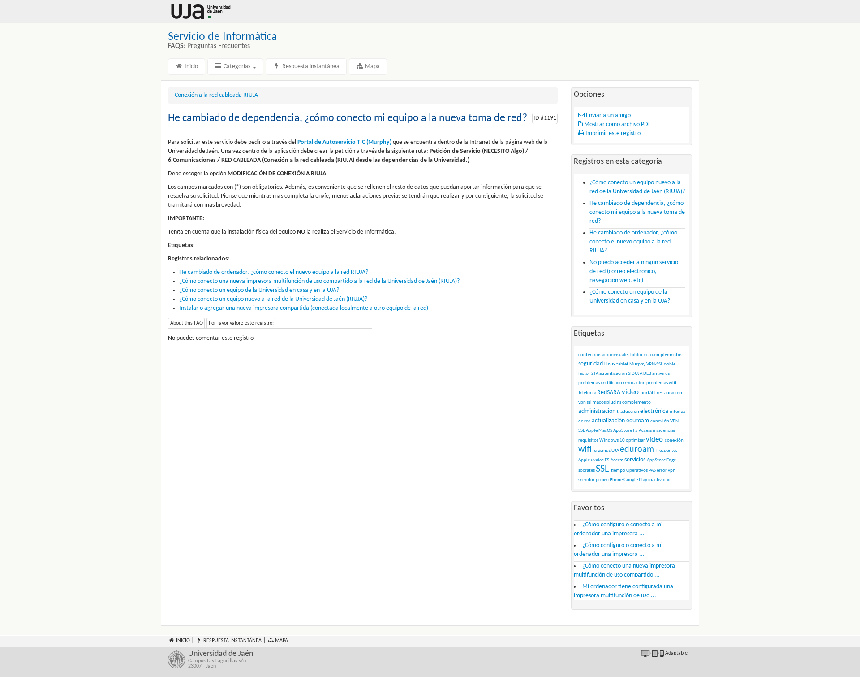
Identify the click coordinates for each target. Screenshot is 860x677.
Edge (671, 460)
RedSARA (608, 392)
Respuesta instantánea (310, 66)
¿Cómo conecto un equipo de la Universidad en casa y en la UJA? (259, 290)
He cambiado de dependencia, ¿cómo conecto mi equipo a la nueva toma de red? (637, 212)
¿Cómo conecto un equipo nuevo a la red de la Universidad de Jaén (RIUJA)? (273, 299)
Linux (609, 364)
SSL (602, 469)
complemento (636, 402)
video (630, 392)
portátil (648, 393)
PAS (652, 470)
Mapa (372, 66)
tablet (622, 364)
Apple (584, 460)
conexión (674, 440)
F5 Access (614, 460)
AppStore (656, 460)
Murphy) (379, 142)
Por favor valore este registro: (241, 323)
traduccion (628, 411)
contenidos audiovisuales (603, 354)
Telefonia (587, 393)
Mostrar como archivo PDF (617, 124)
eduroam (637, 449)
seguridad (590, 363)
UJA (615, 450)
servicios (634, 459)
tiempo (618, 470)
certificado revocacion (623, 383)
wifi (585, 449)
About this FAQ (186, 323)
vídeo (654, 439)
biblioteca (640, 354)
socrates (586, 470)
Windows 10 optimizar (622, 440)
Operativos (637, 470)
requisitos (588, 440)
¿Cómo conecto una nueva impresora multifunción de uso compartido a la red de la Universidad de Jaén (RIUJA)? (319, 281)
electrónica (654, 411)
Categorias (237, 66)
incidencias (664, 430)
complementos (667, 354)
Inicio (190, 66)
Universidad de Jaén (220, 659)
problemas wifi (661, 383)
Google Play (635, 479)
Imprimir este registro (612, 133)
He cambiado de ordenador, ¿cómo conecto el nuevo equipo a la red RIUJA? (273, 272)
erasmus (602, 450)
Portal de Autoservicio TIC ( (332, 142)
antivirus (661, 373)
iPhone (615, 479)
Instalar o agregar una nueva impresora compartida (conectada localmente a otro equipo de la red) (303, 308)
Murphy (637, 364)
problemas (589, 383)
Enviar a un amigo (608, 115)
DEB (647, 373)
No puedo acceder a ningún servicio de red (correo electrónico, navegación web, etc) (633, 271)
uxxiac (597, 460)
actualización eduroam (620, 420)
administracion (596, 411)
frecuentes (666, 450)
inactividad (659, 479)
